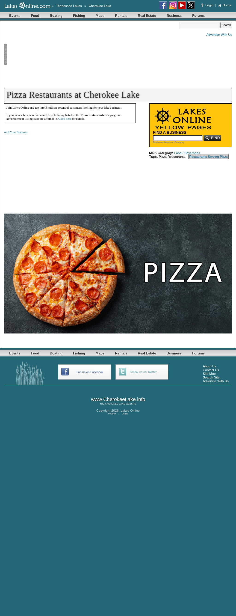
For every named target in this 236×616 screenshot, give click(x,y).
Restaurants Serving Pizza (208, 156)
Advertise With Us (219, 34)
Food (35, 16)
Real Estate (147, 16)
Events (14, 16)
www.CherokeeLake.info (118, 399)
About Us (209, 366)
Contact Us (211, 370)
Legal (125, 413)
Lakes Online (130, 410)
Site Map (209, 373)
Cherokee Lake (100, 6)
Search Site (211, 377)
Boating (56, 16)
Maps (100, 16)
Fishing (79, 16)
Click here (64, 118)
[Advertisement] (91, 54)
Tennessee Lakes (69, 6)
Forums (198, 16)
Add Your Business (16, 132)
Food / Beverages (187, 153)
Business (174, 16)
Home (227, 5)
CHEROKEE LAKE (115, 403)
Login (209, 5)
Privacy (112, 413)
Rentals (121, 16)
